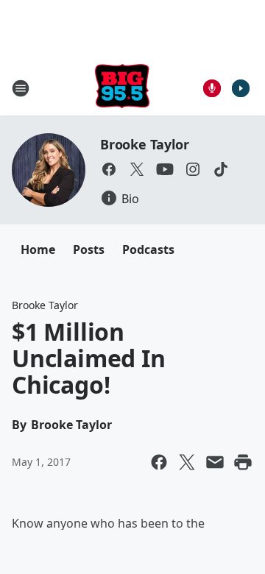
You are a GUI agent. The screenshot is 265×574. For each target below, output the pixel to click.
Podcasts (148, 249)
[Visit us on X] (137, 169)
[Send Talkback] (212, 88)
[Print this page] (243, 462)
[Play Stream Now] (241, 88)
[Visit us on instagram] (193, 169)
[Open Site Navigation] (20, 88)
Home (38, 249)
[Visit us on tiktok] (221, 169)
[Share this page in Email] (215, 462)
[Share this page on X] (187, 462)
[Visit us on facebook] (109, 169)
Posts (89, 249)
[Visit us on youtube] (165, 169)
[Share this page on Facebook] (159, 462)
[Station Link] (122, 88)
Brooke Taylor (144, 144)
